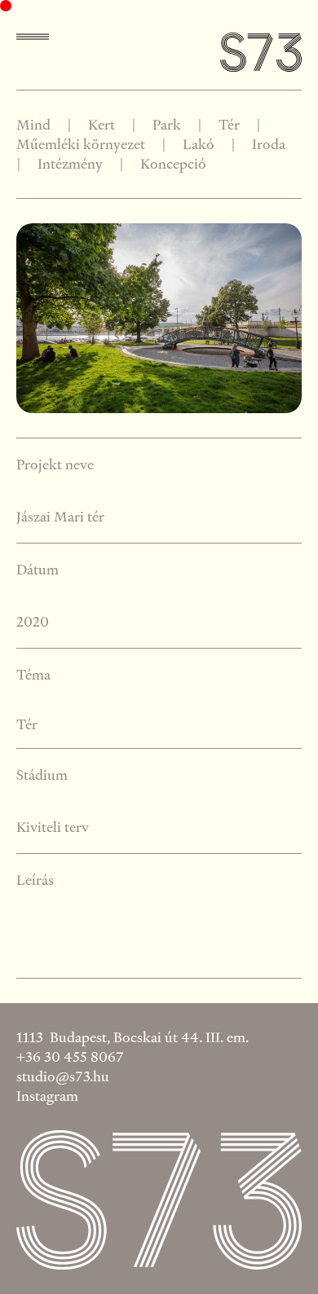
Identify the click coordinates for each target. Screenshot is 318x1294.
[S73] (261, 53)
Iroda (268, 143)
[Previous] (87, 318)
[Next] (230, 318)
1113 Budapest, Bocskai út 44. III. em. (132, 1036)
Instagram (47, 1095)
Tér (229, 124)
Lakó (198, 143)
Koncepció (173, 163)
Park (166, 124)
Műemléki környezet (80, 143)
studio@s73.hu (62, 1076)
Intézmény (70, 163)
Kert (101, 124)
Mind (40, 124)
